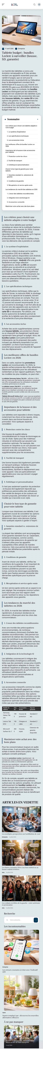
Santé (4, 1013)
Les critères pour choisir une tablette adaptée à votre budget (21, 127)
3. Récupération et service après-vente (19, 185)
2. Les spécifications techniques (18, 136)
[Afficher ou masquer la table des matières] (29, 119)
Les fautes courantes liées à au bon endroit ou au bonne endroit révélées (20, 868)
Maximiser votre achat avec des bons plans (20, 206)
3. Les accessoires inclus (15, 140)
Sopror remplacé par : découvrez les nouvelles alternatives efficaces (20, 1016)
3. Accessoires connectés (15, 202)
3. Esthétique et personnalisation (18, 165)
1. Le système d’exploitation (16, 132)
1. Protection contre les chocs (17, 156)
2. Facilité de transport (14, 161)
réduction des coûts (22, 85)
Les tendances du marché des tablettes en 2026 (21, 189)
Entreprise (21, 49)
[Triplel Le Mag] (14, 4)
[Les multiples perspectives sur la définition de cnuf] (21, 819)
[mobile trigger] (3, 4)
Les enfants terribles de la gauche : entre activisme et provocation (21, 904)
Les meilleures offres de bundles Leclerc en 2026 (20, 145)
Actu (3, 872)
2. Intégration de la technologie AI (18, 198)
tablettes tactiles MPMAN (9, 276)
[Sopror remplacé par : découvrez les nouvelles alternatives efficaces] (21, 992)
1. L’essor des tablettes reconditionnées (20, 194)
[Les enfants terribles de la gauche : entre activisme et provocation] (21, 888)
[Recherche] (34, 4)
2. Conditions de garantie (15, 181)
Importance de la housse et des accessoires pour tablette (20, 151)
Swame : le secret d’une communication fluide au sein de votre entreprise (20, 1041)
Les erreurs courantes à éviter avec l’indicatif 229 (20, 971)
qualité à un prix (16, 87)
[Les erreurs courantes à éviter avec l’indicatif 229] (21, 947)
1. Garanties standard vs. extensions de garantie (20, 176)
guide (23, 101)
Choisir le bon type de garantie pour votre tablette (19, 170)
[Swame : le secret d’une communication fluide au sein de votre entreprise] (21, 1036)
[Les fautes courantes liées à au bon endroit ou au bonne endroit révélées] (21, 853)
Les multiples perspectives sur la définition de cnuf (21, 834)
